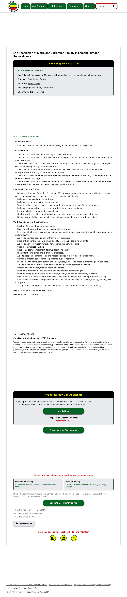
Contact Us (32, 588)
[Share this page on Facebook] (53, 538)
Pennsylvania (34, 83)
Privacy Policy (12, 588)
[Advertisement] (63, 30)
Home (25, 6)
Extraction (36, 87)
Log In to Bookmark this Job (63, 503)
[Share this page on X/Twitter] (74, 538)
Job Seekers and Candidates (60, 584)
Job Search (38, 6)
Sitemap (22, 588)
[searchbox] (106, 6)
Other (88, 6)
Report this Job (25, 524)
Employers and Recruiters (84, 584)
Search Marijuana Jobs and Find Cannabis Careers (40, 494)
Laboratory (47, 87)
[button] (114, 6)
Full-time (40, 92)
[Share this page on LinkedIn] (63, 538)
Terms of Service (103, 584)
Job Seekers (56, 6)
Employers (73, 6)
